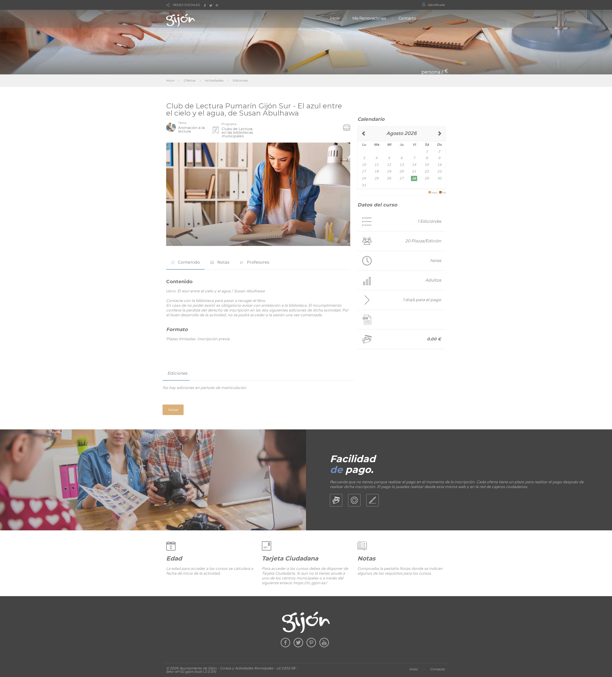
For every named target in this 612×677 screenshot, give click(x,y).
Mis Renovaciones (369, 18)
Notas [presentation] (223, 262)
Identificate (436, 5)
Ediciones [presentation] (177, 373)
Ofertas (190, 80)
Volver (173, 410)
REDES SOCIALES (186, 5)
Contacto (407, 18)
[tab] (185, 262)
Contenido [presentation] (188, 262)
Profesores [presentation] (257, 262)
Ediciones (240, 80)
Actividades (214, 80)
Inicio (335, 18)
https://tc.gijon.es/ (310, 583)
